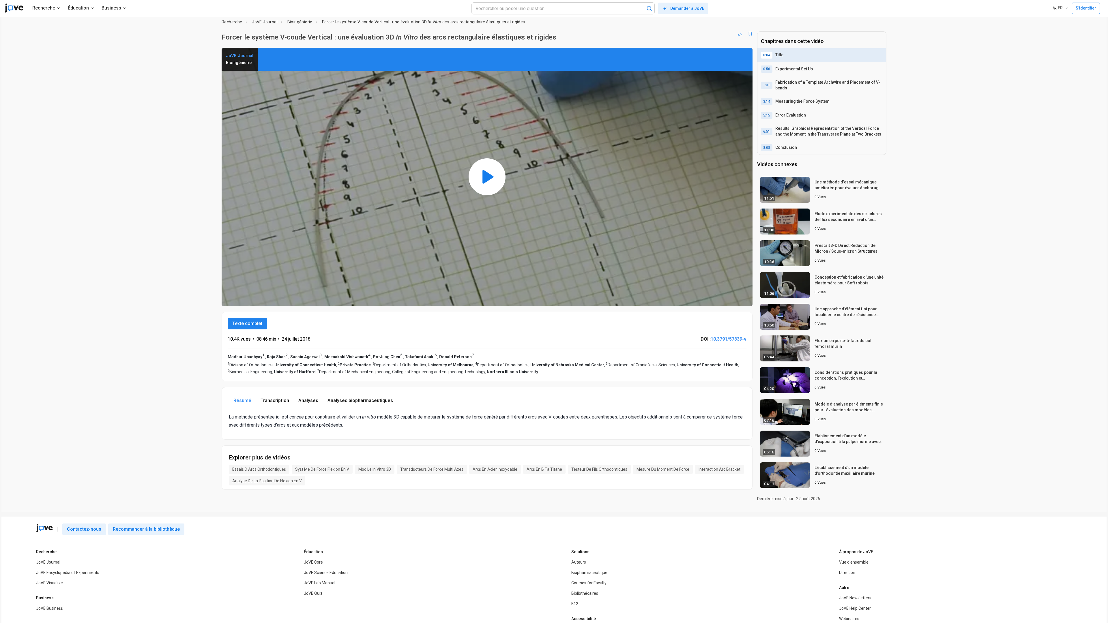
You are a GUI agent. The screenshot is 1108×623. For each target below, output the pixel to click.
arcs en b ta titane (544, 469)
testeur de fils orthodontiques (599, 469)
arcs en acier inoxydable (495, 469)
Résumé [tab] (242, 400)
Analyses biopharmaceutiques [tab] (360, 400)
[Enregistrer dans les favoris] (750, 33)
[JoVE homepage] (44, 528)
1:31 (766, 85)
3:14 (766, 102)
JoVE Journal (265, 22)
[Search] (649, 8)
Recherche (232, 22)
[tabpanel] (487, 421)
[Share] (740, 33)
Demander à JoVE (687, 8)
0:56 (766, 69)
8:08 (766, 148)
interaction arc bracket (719, 469)
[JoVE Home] (14, 8)
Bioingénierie (299, 22)
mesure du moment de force (663, 469)
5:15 (766, 115)
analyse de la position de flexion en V (267, 480)
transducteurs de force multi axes (431, 469)
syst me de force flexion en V (322, 469)
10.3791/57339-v (728, 339)
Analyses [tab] (308, 400)
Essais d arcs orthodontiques (259, 469)
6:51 (766, 132)
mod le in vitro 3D (374, 469)
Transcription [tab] (275, 400)
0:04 (766, 55)
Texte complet (247, 323)
